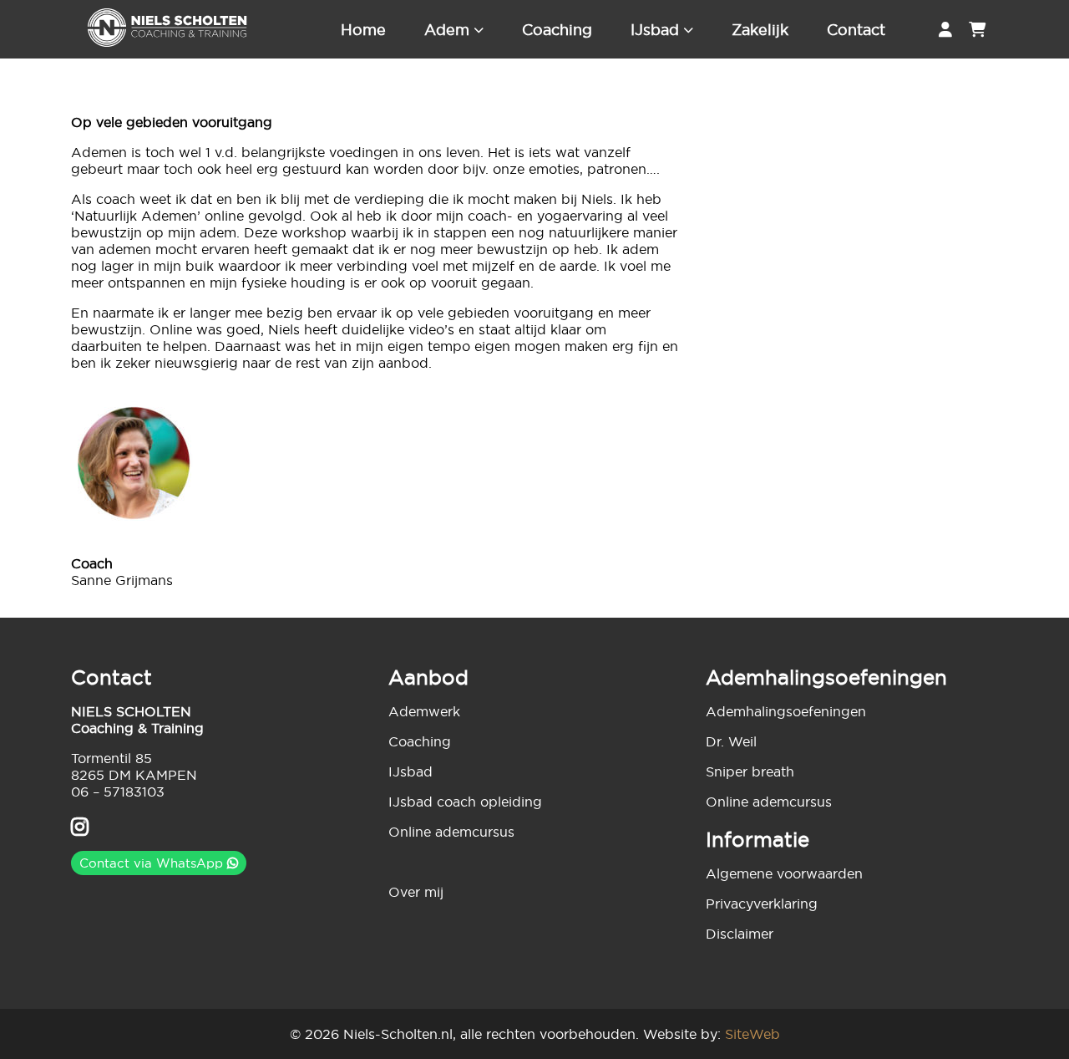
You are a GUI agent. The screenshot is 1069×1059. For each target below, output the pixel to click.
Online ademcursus (451, 831)
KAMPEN (166, 774)
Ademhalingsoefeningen (786, 711)
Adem (446, 29)
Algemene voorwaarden (784, 873)
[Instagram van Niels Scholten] (80, 829)
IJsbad (655, 29)
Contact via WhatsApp (153, 863)
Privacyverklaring (762, 903)
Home (363, 29)
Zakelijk (760, 29)
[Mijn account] (945, 29)
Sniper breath (750, 771)
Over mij (415, 891)
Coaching (557, 29)
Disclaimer (739, 933)
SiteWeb (752, 1034)
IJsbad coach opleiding (465, 801)
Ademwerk (424, 711)
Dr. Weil (731, 741)
